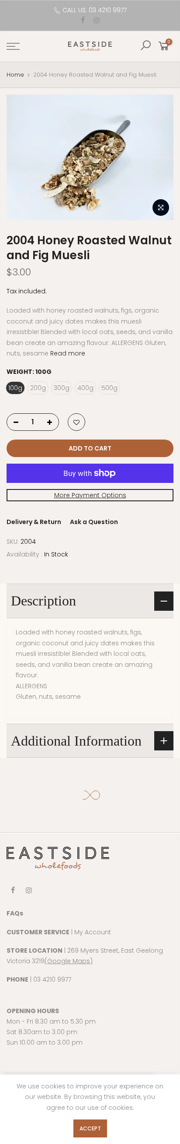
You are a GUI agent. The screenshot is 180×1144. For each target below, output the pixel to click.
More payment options (90, 494)
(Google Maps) (69, 961)
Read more (66, 353)
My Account (92, 932)
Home (15, 74)
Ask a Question (94, 521)
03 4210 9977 (52, 979)
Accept (90, 1128)
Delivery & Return (34, 521)
